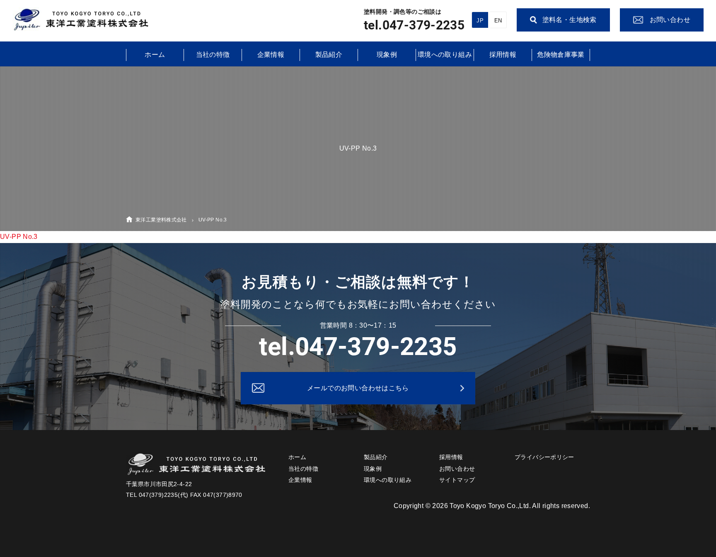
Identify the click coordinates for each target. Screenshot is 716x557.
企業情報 (271, 54)
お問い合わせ (457, 468)
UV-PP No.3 (19, 236)
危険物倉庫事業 (561, 54)
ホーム (155, 54)
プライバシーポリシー (544, 457)
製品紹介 (329, 54)
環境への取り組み (445, 54)
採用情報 (503, 54)
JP (480, 20)
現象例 (387, 54)
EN (498, 20)
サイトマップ (457, 480)
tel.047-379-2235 (414, 25)
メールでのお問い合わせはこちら (358, 388)
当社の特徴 (213, 54)
